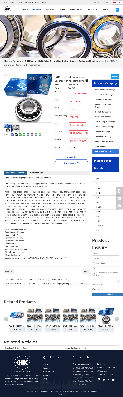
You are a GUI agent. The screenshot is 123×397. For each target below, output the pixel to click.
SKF (97, 174)
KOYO (98, 179)
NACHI (98, 207)
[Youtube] (107, 2)
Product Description (15, 173)
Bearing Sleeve (79, 284)
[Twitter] (103, 2)
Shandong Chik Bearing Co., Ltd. (17, 348)
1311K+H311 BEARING (13, 284)
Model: (57, 85)
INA (97, 202)
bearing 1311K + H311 (60, 279)
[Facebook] (95, 2)
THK (98, 221)
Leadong (93, 391)
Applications (48, 371)
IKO (97, 217)
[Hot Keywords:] (117, 10)
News (45, 382)
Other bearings (36, 173)
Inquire (70, 157)
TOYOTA (99, 226)
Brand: (57, 88)
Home (45, 364)
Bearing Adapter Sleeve (38, 279)
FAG (98, 198)
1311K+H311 (44, 284)
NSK (98, 184)
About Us (47, 375)
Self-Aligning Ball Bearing (15, 279)
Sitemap (61, 394)
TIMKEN (99, 188)
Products (47, 368)
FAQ (45, 379)
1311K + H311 (30, 284)
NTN (98, 193)
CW (97, 231)
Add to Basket (70, 163)
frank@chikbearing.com (36, 2)
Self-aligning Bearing (61, 284)
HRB (98, 212)
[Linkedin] (99, 2)
